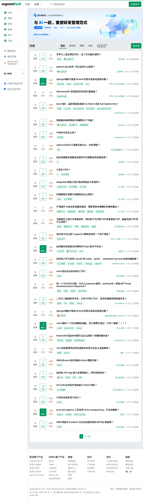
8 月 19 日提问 (132, 352)
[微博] (131, 471)
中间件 (60, 137)
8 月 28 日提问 (132, 96)
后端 (59, 108)
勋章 (70, 478)
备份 (59, 226)
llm (58, 149)
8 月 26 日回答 (132, 162)
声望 (70, 475)
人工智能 (73, 186)
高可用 (60, 340)
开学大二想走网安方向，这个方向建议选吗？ (78, 54)
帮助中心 (72, 468)
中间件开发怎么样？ (66, 132)
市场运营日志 (112, 468)
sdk (80, 377)
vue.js (79, 303)
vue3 (59, 328)
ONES (51, 461)
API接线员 (119, 377)
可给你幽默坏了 (117, 149)
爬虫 (59, 291)
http (66, 291)
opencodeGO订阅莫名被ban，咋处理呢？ (78, 144)
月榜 (90, 45)
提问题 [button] (136, 45)
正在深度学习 (118, 389)
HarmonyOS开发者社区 (12, 62)
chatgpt (88, 263)
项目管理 (11, 56)
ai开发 (68, 414)
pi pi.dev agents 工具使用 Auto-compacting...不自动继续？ (87, 409)
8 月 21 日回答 (132, 328)
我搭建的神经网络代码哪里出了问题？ (75, 120)
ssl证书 (60, 251)
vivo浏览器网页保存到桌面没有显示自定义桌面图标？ (83, 347)
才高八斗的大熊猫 (116, 84)
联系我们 (91, 468)
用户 (10, 35)
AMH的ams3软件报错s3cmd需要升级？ (77, 360)
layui (69, 84)
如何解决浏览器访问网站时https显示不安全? (79, 246)
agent (60, 414)
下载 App (129, 468)
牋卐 (122, 352)
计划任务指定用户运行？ (68, 397)
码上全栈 (120, 328)
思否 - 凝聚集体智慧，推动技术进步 (125, 488)
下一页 (87, 436)
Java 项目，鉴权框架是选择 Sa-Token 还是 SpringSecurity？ (87, 103)
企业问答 (53, 471)
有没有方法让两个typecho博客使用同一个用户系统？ (83, 234)
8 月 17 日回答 (132, 414)
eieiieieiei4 (119, 113)
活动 (10, 40)
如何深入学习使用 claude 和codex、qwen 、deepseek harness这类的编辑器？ (97, 258)
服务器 (81, 211)
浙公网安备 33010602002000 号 (67, 492)
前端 (59, 303)
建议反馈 (72, 471)
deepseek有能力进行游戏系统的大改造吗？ (78, 182)
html (72, 303)
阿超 (122, 414)
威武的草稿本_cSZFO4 (114, 315)
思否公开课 (34, 468)
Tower (51, 464)
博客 (10, 18)
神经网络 (84, 125)
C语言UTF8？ (63, 169)
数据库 (69, 340)
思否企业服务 (35, 464)
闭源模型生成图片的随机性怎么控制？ (75, 194)
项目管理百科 (54, 478)
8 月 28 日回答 (132, 113)
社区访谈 (110, 471)
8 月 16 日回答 (132, 427)
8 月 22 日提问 (132, 315)
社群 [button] (36, 4)
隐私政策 (129, 464)
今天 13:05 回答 (132, 71)
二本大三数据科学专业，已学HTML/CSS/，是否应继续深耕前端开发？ (91, 298)
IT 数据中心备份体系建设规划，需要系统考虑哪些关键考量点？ (87, 206)
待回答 (72, 45)
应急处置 (100, 211)
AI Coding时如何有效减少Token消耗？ (76, 384)
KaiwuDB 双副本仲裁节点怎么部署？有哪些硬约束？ (83, 335)
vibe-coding (79, 414)
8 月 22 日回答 (132, 303)
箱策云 (121, 251)
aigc (59, 199)
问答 (10, 12)
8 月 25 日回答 (132, 226)
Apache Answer (36, 475)
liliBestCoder (118, 263)
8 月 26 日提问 (132, 149)
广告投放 (91, 464)
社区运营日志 (112, 464)
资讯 (10, 23)
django (60, 84)
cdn (81, 251)
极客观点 (11, 50)
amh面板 (120, 276)
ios (61, 377)
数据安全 (85, 226)
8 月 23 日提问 (132, 291)
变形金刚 (120, 291)
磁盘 (94, 226)
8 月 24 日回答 (132, 239)
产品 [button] (27, 4)
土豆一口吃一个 (117, 239)
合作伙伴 (91, 471)
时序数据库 (79, 340)
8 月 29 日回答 (132, 84)
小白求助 (65, 174)
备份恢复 (72, 211)
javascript (78, 84)
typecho (61, 238)
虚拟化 (90, 211)
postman (82, 291)
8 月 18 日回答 (132, 377)
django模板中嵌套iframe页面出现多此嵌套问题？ (82, 79)
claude (71, 263)
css (87, 84)
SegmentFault (35, 461)
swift (67, 377)
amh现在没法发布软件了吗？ (71, 271)
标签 (10, 29)
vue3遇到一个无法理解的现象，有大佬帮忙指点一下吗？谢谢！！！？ (91, 323)
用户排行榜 (73, 464)
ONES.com (54, 475)
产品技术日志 (112, 461)
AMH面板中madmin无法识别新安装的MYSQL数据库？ (85, 422)
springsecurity (104, 108)
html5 (62, 315)
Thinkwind (119, 303)
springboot (78, 108)
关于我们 (91, 461)
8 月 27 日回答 (132, 137)
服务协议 (129, 461)
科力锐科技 (119, 226)
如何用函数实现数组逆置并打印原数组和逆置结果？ (82, 157)
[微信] (126, 471)
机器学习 (73, 125)
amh (59, 276)
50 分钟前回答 (132, 59)
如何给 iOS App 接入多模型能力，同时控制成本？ (81, 372)
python (70, 59)
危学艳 (122, 59)
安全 (59, 59)
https (73, 291)
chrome (73, 251)
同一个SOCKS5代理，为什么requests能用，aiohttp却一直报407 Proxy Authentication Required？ (93, 285)
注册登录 (135, 4)
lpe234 (121, 125)
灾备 (76, 226)
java (69, 108)
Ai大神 (121, 186)
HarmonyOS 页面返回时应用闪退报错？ (76, 91)
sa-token (90, 108)
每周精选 (72, 461)
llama (79, 263)
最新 (63, 45)
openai (98, 263)
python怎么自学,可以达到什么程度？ (75, 66)
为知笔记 (53, 468)
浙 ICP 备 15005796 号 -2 (40, 492)
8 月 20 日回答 (132, 340)
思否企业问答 (35, 471)
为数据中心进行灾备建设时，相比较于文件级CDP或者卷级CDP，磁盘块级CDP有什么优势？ (97, 220)
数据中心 (61, 211)
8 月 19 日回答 (132, 365)
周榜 (82, 45)
